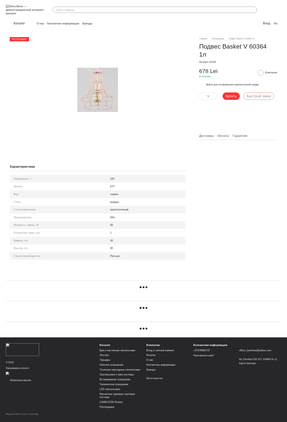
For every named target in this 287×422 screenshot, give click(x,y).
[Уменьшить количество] (202, 95)
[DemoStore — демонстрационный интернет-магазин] (22, 349)
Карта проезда (247, 363)
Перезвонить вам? (203, 355)
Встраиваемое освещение (115, 379)
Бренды (87, 23)
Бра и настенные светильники (117, 350)
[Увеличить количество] (214, 95)
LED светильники (110, 389)
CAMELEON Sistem (111, 402)
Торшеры (105, 359)
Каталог (151, 355)
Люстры (104, 355)
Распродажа (107, 406)
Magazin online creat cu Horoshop (22, 414)
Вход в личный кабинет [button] (160, 350)
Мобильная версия (20, 380)
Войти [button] (209, 84)
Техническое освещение (114, 384)
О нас (40, 23)
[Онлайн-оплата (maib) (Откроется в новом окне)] (20, 373)
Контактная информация (63, 23)
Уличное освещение (111, 364)
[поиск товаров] (254, 10)
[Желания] (268, 10)
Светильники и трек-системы (117, 374)
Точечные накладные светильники (120, 369)
